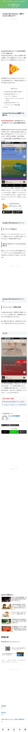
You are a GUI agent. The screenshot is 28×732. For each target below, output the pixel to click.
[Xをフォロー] (9, 419)
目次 (12, 88)
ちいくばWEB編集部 (14, 416)
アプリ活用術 (6, 425)
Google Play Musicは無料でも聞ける (13, 91)
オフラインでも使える (11, 96)
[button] (22, 432)
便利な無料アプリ (15, 425)
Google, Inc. (15, 206)
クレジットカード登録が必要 (13, 104)
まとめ (6, 107)
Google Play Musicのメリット (11, 94)
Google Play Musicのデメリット (12, 102)
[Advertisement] (14, 34)
